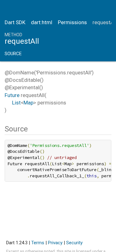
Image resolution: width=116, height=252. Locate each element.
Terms (37, 242)
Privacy (55, 242)
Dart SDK (15, 22)
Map (28, 102)
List (16, 102)
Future (12, 95)
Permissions (72, 22)
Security (74, 242)
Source (13, 53)
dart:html (41, 22)
